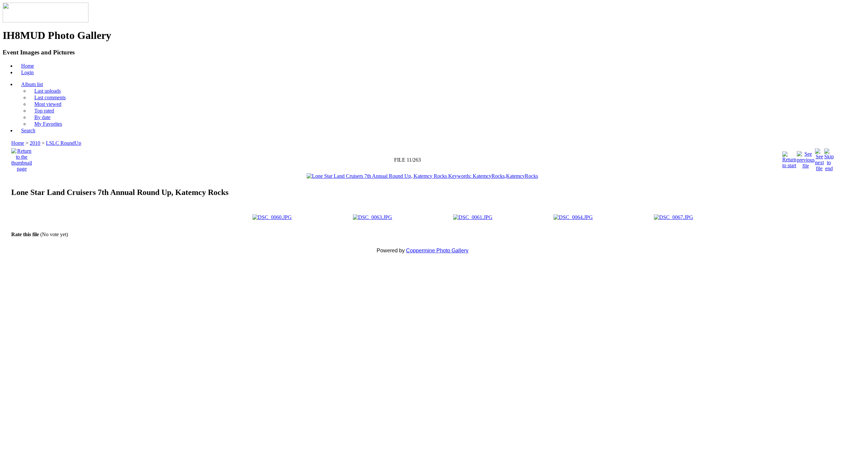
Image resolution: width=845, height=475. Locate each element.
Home (17, 143)
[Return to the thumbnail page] (21, 158)
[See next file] (819, 158)
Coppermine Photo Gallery (437, 250)
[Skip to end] (829, 158)
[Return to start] (789, 158)
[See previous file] (806, 158)
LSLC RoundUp (63, 143)
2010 (35, 143)
